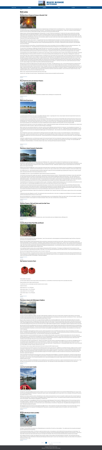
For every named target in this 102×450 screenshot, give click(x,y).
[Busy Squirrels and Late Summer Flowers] (51, 88)
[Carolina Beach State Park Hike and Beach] (51, 230)
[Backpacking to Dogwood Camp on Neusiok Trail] (51, 22)
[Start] (42, 442)
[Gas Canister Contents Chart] (51, 270)
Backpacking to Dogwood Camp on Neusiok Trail (33, 15)
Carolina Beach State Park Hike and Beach (32, 223)
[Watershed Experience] (51, 108)
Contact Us (88, 7)
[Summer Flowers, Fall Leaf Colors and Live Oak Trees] (51, 211)
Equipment (44, 7)
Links (59, 7)
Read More (21, 77)
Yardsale (29, 7)
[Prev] (43, 442)
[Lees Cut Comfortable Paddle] (51, 378)
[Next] (58, 442)
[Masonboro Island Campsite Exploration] (51, 155)
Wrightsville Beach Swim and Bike (29, 412)
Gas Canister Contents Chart (28, 261)
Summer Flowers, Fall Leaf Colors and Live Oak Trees (35, 203)
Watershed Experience (26, 100)
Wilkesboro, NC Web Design (47, 448)
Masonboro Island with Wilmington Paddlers (32, 300)
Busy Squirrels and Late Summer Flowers (31, 80)
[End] (60, 442)
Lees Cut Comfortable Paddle (28, 367)
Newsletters (14, 7)
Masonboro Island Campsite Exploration (31, 148)
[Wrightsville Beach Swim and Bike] (51, 420)
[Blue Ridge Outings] (51, 3)
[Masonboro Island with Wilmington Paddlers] (51, 307)
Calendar (73, 7)
